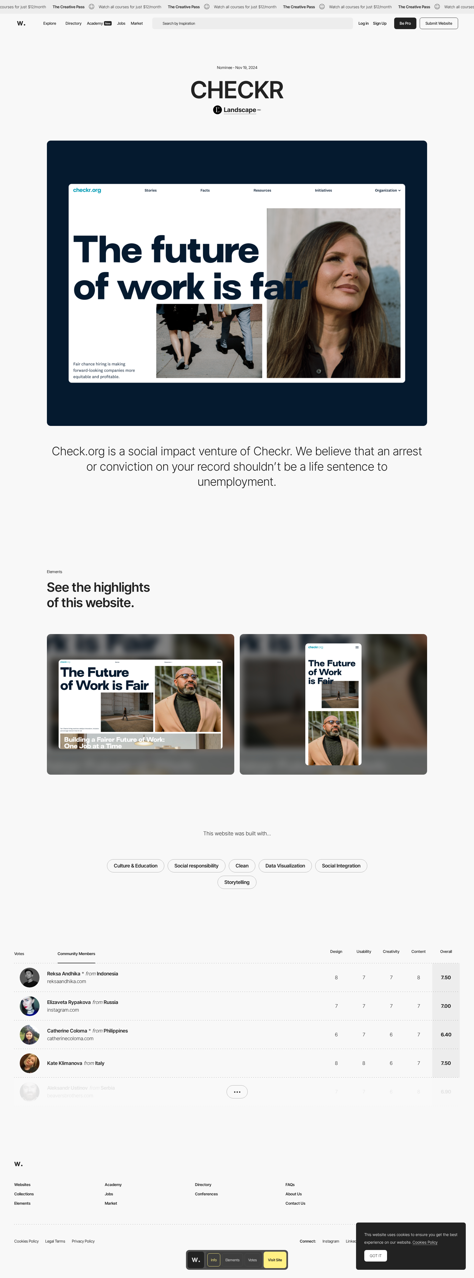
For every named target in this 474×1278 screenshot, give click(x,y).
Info (214, 1260)
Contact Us (295, 1203)
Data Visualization (285, 866)
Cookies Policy (26, 1241)
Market (137, 23)
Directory (73, 23)
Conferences (206, 1194)
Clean (242, 866)
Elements (232, 1260)
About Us (294, 1194)
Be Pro (405, 23)
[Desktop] (140, 704)
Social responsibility (196, 866)
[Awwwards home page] (196, 1260)
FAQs (290, 1184)
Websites (22, 1184)
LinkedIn (353, 1241)
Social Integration (341, 866)
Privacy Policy (83, 1241)
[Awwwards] (21, 23)
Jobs (121, 23)
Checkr (237, 90)
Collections (24, 1194)
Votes (252, 1260)
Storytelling (237, 882)
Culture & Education (135, 866)
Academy (99, 23)
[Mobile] (333, 704)
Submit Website (438, 23)
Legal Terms (55, 1241)
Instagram (331, 1241)
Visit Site (275, 1260)
